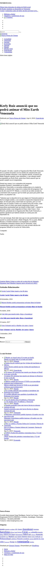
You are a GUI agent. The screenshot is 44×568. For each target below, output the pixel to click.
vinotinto (32, 542)
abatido (2, 529)
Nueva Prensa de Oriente (17, 118)
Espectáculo (8, 50)
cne (29, 532)
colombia (34, 532)
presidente (26, 539)
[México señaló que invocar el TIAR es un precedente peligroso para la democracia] (24, 383)
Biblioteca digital (9, 14)
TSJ (16, 542)
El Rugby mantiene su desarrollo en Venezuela (15, 9)
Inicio (6, 549)
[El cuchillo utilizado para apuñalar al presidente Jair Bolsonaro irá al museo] (24, 392)
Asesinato (36, 529)
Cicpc (25, 531)
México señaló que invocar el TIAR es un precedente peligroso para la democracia (21, 386)
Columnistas (8, 52)
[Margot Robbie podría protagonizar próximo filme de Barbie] (20, 302)
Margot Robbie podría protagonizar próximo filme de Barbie (21, 307)
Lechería (3, 536)
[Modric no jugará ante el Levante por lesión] (19, 357)
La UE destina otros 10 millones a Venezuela (18, 401)
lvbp (7, 536)
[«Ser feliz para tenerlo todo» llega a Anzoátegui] (16, 314)
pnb (42, 536)
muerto (24, 537)
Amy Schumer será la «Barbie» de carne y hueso (17, 330)
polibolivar (14, 539)
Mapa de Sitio (8, 554)
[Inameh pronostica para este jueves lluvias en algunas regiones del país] (24, 407)
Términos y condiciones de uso (14, 16)
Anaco (20, 529)
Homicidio (39, 534)
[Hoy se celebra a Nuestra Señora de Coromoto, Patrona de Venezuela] (24, 425)
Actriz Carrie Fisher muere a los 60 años (14, 295)
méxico (29, 536)
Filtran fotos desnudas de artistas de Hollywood (15, 7)
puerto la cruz (39, 539)
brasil (16, 532)
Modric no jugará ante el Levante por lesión (18, 359)
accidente (12, 529)
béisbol (20, 532)
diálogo (2, 534)
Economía (7, 44)
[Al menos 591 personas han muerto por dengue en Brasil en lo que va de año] (24, 374)
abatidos (7, 529)
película (37, 536)
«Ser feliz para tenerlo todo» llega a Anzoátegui (16, 318)
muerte (19, 536)
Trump (12, 542)
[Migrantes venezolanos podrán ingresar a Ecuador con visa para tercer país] (24, 416)
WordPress (35, 545)
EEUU (6, 534)
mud (16, 536)
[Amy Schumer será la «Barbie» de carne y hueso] (16, 325)
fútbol (25, 534)
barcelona (5, 532)
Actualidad (7, 39)
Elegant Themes (14, 545)
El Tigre (12, 534)
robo (2, 542)
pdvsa (33, 536)
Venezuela (7, 40)
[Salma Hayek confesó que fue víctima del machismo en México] (24, 365)
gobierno (33, 534)
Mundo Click (8, 49)
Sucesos (6, 42)
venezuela (23, 541)
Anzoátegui (27, 529)
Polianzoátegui (5, 539)
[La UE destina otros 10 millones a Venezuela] (19, 400)
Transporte (6, 542)
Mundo (6, 47)
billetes (12, 532)
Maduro (11, 537)
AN (16, 529)
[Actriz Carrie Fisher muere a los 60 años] (14, 291)
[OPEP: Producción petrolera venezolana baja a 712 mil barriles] (24, 435)
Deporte (6, 45)
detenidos (40, 532)
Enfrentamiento (19, 534)
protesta (31, 539)
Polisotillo (20, 539)
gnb (29, 534)
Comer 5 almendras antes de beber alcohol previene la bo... (19, 11)
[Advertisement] (22, 80)
